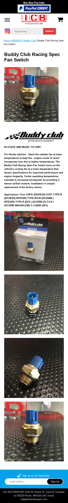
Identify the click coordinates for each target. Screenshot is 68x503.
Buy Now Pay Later (34, 2)
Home (7, 40)
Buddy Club (30, 40)
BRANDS (17, 40)
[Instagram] (7, 31)
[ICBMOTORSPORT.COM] (34, 19)
